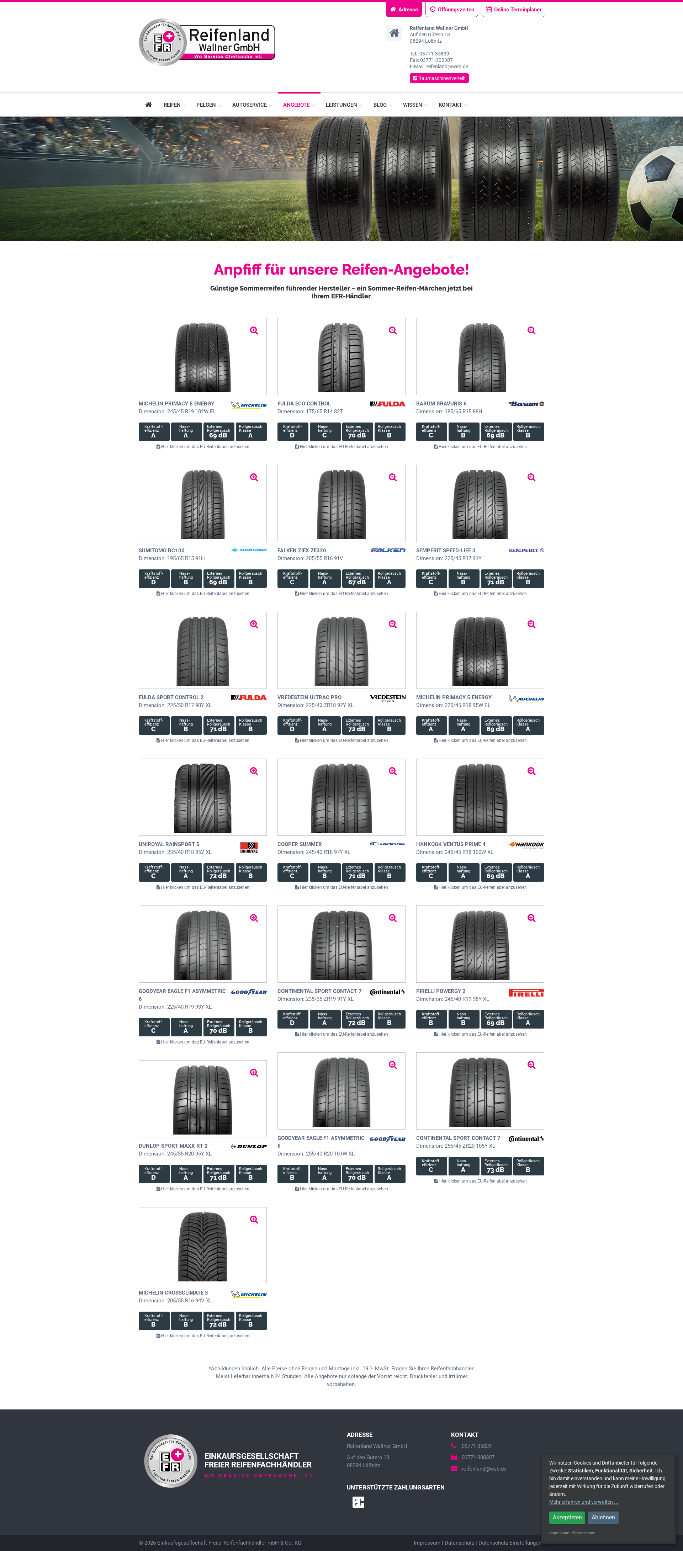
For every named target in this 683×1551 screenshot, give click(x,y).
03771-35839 (477, 1446)
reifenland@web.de (484, 1469)
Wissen (413, 105)
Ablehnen (603, 1517)
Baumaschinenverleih (441, 78)
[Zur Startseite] (207, 42)
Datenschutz (459, 1543)
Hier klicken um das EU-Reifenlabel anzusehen (204, 446)
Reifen (173, 105)
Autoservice (250, 105)
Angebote (297, 105)
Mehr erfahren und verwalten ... (583, 1502)
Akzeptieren (567, 1517)
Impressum (427, 1543)
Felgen (207, 105)
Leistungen (342, 105)
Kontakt (451, 105)
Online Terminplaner (517, 9)
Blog (381, 105)
